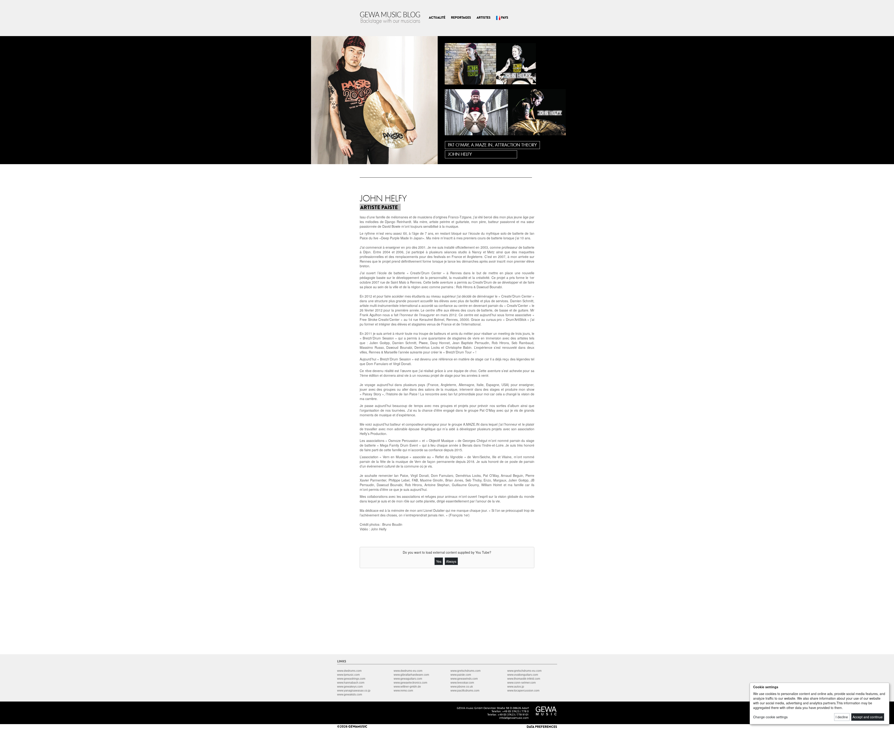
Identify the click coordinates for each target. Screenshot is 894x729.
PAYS (504, 17)
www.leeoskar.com (462, 682)
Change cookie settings (770, 717)
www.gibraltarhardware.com (411, 674)
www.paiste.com (460, 674)
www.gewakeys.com (350, 686)
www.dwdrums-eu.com (408, 670)
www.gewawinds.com (464, 678)
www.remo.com (403, 690)
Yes (438, 561)
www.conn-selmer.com (521, 682)
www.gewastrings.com (351, 678)
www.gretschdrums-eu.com (524, 670)
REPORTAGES (461, 17)
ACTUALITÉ (437, 17)
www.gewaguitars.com (408, 678)
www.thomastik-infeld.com (523, 678)
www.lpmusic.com (348, 674)
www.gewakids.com (349, 694)
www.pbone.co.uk (461, 686)
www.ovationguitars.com (522, 674)
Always (451, 561)
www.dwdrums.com (349, 670)
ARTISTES (484, 17)
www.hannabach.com (350, 682)
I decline (842, 717)
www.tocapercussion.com (523, 690)
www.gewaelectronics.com (410, 682)
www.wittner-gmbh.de (407, 686)
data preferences (542, 726)
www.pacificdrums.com (464, 690)
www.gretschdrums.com (465, 670)
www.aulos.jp (515, 686)
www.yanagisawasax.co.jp (353, 690)
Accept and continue (868, 717)
